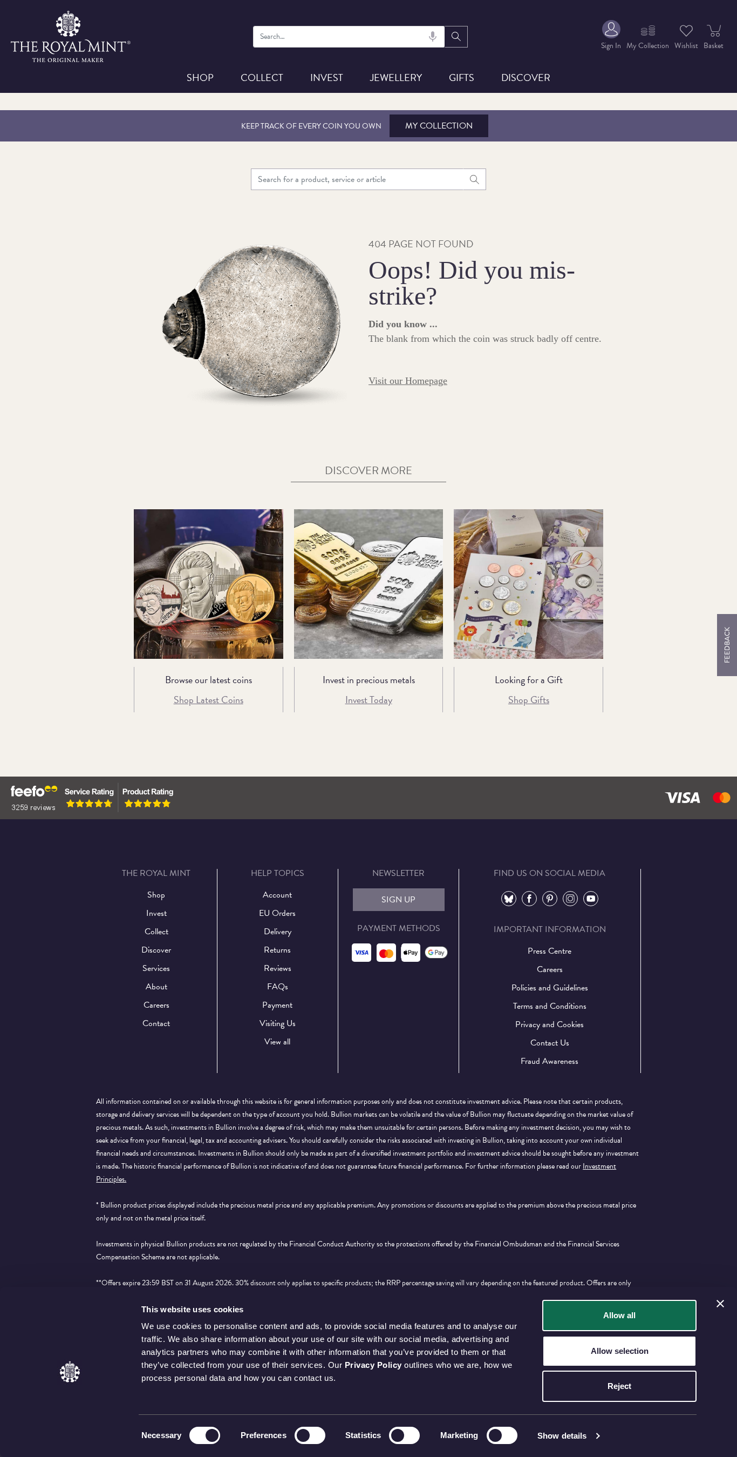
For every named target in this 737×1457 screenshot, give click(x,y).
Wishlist (686, 45)
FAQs (277, 986)
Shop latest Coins (208, 699)
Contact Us (549, 1042)
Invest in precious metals (369, 679)
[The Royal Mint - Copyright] (71, 35)
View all (277, 1041)
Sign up (398, 899)
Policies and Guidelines (549, 987)
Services (156, 968)
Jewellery (396, 77)
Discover (525, 77)
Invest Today (368, 699)
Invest (326, 77)
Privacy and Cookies (549, 1024)
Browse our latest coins (208, 679)
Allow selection (620, 1350)
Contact (156, 1023)
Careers (156, 1005)
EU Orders (277, 913)
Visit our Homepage (407, 380)
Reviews (277, 968)
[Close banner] (720, 1303)
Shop (200, 77)
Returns (277, 949)
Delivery (277, 931)
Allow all (619, 1315)
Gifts (461, 77)
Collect (262, 77)
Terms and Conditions (549, 1006)
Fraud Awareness (549, 1061)
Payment (277, 1005)
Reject (619, 1386)
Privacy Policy (373, 1365)
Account (277, 894)
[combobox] (349, 37)
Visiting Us (278, 1023)
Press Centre (549, 951)
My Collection (439, 125)
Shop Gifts (528, 699)
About (156, 986)
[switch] (310, 1435)
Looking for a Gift (529, 679)
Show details (561, 1435)
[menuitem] (611, 36)
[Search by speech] (433, 37)
